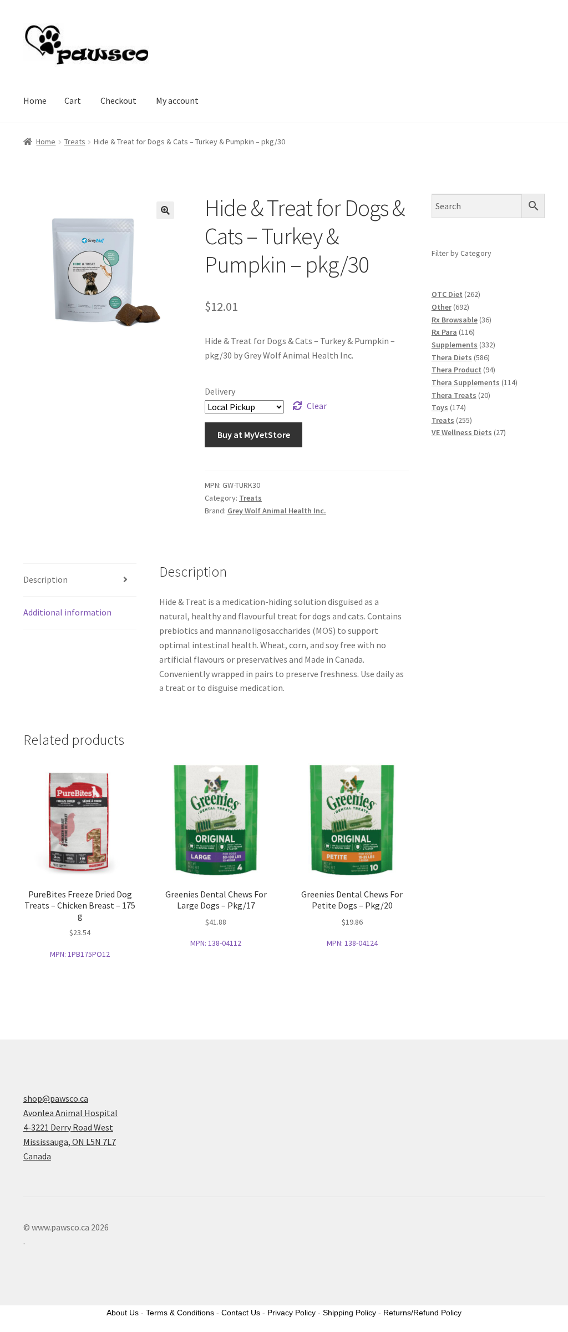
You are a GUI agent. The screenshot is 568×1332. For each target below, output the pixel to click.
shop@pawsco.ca (55, 1098)
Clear (317, 405)
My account (177, 100)
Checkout (118, 100)
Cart (72, 100)
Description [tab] (45, 579)
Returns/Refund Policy (422, 1312)
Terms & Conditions (180, 1312)
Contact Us (240, 1312)
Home (35, 100)
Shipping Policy (349, 1312)
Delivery (220, 391)
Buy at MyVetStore (253, 434)
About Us (122, 1312)
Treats (74, 142)
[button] (165, 210)
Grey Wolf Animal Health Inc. (276, 511)
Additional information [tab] (67, 612)
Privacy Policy (291, 1312)
